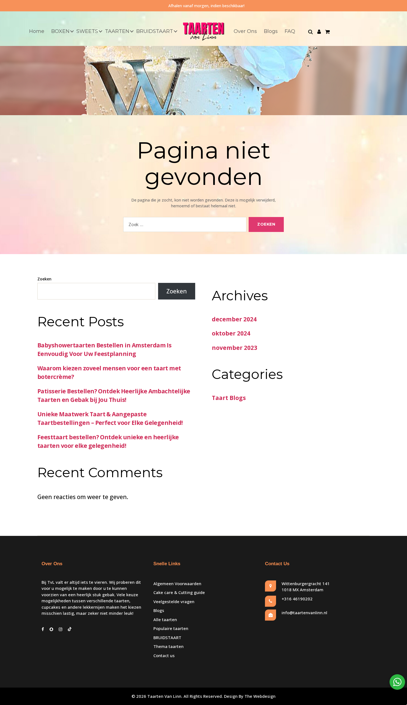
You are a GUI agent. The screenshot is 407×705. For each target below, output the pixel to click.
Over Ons (245, 31)
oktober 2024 (231, 333)
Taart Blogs (229, 398)
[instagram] (60, 629)
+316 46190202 (297, 598)
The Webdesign (259, 696)
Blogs (271, 31)
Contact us (164, 655)
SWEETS (87, 31)
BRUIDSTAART (154, 31)
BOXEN (60, 31)
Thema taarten (168, 646)
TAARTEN (117, 31)
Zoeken (44, 279)
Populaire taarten (170, 628)
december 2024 (234, 319)
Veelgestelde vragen (173, 601)
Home (36, 31)
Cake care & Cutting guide (179, 592)
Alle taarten (165, 619)
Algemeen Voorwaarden (177, 583)
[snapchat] (51, 629)
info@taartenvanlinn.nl (304, 612)
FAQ (290, 31)
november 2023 (234, 348)
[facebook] (43, 629)
